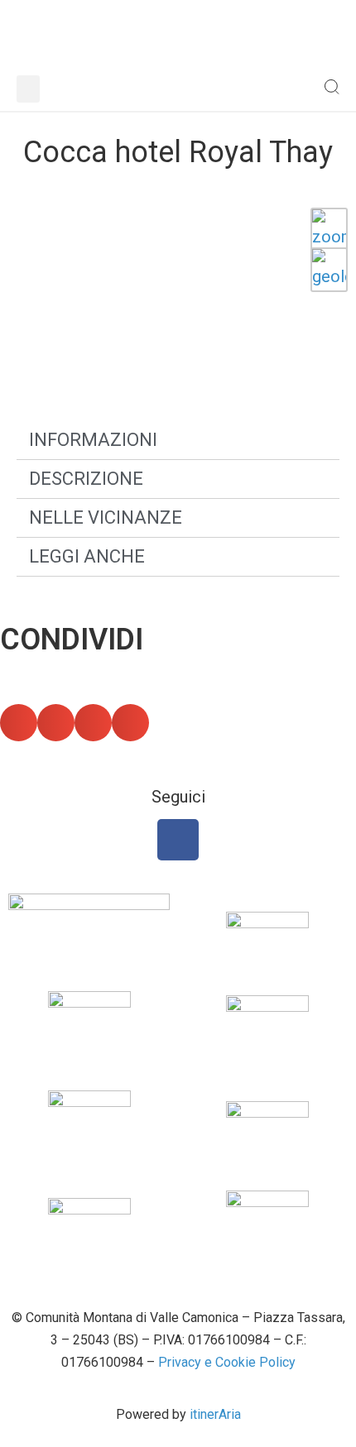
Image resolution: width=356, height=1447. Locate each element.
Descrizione (86, 478)
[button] (28, 89)
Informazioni (93, 439)
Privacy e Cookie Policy (227, 1362)
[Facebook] (178, 839)
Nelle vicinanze (105, 517)
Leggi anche (87, 556)
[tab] (178, 440)
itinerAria (215, 1414)
